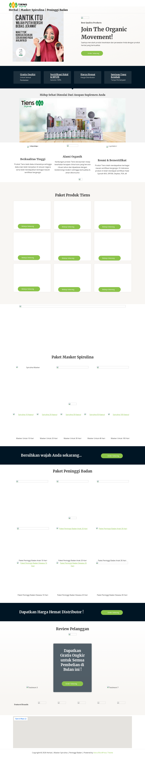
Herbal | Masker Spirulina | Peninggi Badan (38, 10)
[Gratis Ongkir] (17, 74)
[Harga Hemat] (77, 74)
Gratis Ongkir (27, 74)
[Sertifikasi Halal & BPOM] (47, 74)
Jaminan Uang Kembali (118, 75)
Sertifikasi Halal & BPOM (59, 75)
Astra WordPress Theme (103, 752)
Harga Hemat (88, 74)
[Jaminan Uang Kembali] (107, 74)
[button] (6, 36)
